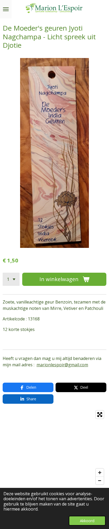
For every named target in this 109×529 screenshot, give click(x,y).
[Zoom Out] (100, 480)
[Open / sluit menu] (6, 9)
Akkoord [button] (87, 520)
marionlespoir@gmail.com (62, 365)
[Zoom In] (100, 473)
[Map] (54, 447)
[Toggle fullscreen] (100, 415)
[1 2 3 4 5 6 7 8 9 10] (11, 279)
